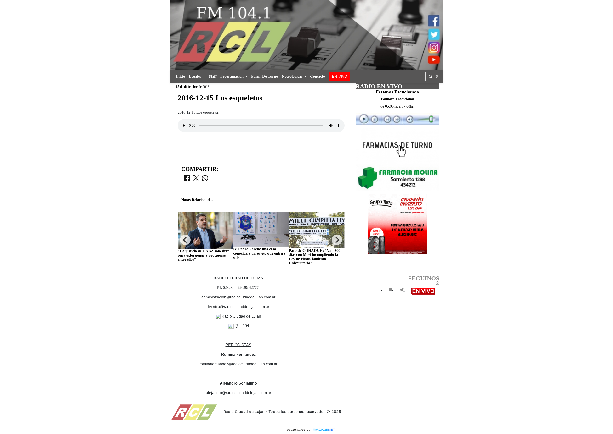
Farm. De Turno (264, 76)
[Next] (337, 240)
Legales (195, 76)
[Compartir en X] (195, 179)
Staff (212, 76)
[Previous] (185, 240)
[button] (431, 76)
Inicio (180, 76)
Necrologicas (292, 76)
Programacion (232, 76)
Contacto (317, 76)
